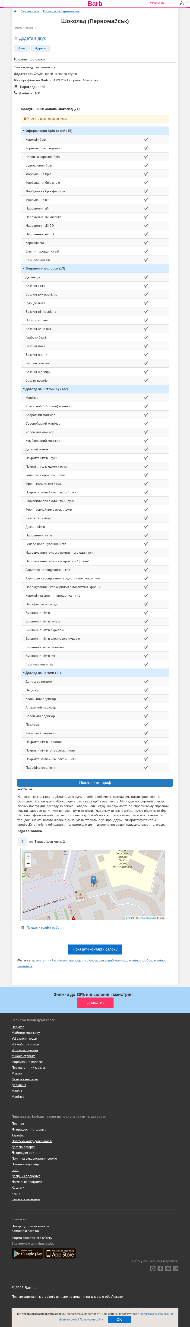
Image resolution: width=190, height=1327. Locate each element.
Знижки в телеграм (26, 1199)
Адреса (40, 48)
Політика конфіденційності (32, 1141)
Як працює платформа (29, 1129)
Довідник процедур (26, 1176)
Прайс (22, 48)
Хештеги (18, 1187)
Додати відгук (32, 38)
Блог (15, 1170)
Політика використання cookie (34, 1158)
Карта (16, 1193)
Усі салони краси (24, 1038)
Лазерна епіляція (25, 1079)
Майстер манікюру (26, 1032)
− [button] (28, 863)
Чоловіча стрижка (25, 1050)
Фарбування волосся (28, 1062)
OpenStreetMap (147, 918)
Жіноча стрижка (23, 1056)
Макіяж (17, 1073)
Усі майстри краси (25, 1044)
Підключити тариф (95, 783)
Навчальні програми (27, 1182)
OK (119, 1319)
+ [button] (28, 856)
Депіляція (19, 1085)
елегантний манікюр (51, 960)
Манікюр (18, 1096)
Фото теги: (26, 960)
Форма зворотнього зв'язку (32, 1238)
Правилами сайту (91, 1319)
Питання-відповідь (25, 1164)
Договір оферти (23, 1147)
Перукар (18, 1027)
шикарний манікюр (113, 960)
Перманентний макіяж (28, 1067)
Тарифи (18, 1135)
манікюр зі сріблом (83, 960)
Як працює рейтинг (26, 1152)
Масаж (17, 1091)
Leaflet (130, 918)
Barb (95, 3)
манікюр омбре (140, 960)
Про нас (18, 1123)
